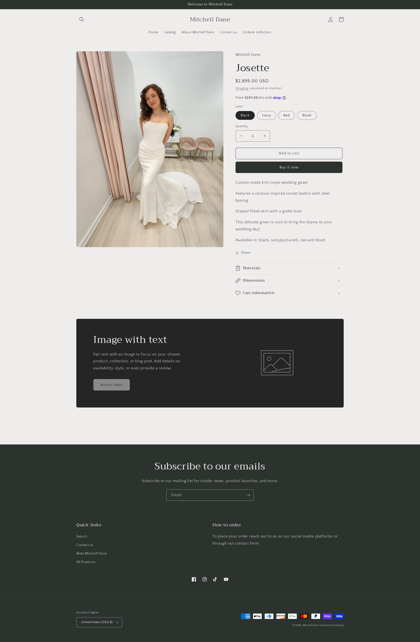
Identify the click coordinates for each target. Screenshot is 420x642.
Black (245, 115)
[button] (81, 19)
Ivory (266, 115)
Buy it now (289, 167)
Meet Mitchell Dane (91, 553)
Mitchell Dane (311, 625)
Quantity (242, 126)
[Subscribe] (248, 495)
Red (286, 115)
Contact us (84, 545)
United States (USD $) (97, 622)
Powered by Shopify (331, 625)
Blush (307, 115)
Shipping (242, 88)
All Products (85, 562)
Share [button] (245, 253)
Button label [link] (111, 385)
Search (82, 536)
